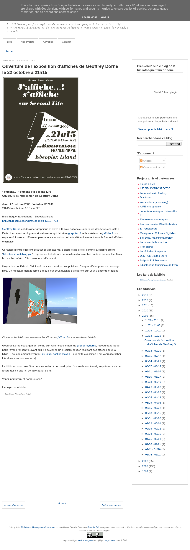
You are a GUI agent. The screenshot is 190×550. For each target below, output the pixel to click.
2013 (145, 294)
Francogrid (146, 246)
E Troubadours (148, 228)
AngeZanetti (110, 540)
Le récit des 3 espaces (153, 251)
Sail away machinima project (156, 237)
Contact (66, 41)
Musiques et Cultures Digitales (158, 233)
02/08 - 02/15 (153, 433)
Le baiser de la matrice (153, 242)
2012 (145, 300)
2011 (145, 305)
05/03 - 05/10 (153, 381)
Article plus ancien (111, 505)
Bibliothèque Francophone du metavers (38, 527)
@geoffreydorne (86, 345)
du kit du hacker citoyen (56, 353)
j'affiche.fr (108, 233)
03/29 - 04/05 (153, 402)
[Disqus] (62, 452)
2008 (145, 461)
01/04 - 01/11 (153, 454)
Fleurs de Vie (147, 183)
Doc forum (146, 197)
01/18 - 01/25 (153, 444)
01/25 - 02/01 (153, 438)
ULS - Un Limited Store (153, 255)
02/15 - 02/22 (153, 428)
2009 (145, 315)
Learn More (89, 17)
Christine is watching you (17, 253)
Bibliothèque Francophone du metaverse (152, 280)
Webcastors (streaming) (154, 202)
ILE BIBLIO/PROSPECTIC (155, 188)
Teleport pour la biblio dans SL (156, 129)
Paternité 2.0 (93, 527)
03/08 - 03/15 (153, 413)
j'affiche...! (63, 337)
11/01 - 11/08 (153, 325)
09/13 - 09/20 (153, 350)
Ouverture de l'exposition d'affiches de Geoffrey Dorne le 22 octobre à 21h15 (60, 69)
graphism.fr (75, 233)
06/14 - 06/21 (153, 361)
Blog (9, 41)
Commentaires (151, 167)
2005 (145, 471)
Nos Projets (27, 41)
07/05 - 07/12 (153, 355)
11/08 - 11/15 (153, 320)
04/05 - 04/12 (153, 397)
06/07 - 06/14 (153, 366)
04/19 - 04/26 (153, 392)
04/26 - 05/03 (153, 387)
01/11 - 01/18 (153, 449)
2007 (145, 466)
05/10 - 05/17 (153, 376)
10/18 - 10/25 (153, 335)
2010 (145, 310)
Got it (105, 17)
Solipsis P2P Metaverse (154, 260)
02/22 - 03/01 (153, 423)
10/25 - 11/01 (153, 330)
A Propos (48, 41)
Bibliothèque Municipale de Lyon (159, 264)
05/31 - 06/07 (153, 371)
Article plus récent (13, 505)
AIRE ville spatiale (150, 206)
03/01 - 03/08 (153, 418)
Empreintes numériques (154, 219)
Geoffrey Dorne (11, 228)
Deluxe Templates (86, 540)
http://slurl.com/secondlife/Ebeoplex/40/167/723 (30, 220)
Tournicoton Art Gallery (153, 192)
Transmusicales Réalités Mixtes (158, 224)
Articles (147, 160)
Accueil (10, 51)
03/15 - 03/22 (153, 407)
